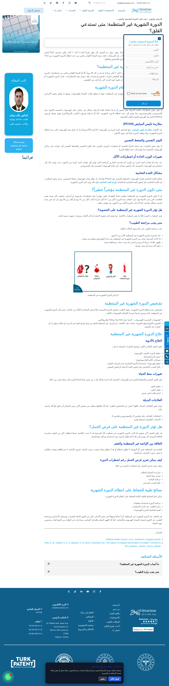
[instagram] (69, 3)
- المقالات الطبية (114, 622)
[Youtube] (76, 3)
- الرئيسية (117, 605)
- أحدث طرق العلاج (112, 626)
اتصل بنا (58, 10)
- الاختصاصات (115, 617)
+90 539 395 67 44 (35, 629)
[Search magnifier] (89, 2)
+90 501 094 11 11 (35, 625)
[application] (81, 10)
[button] (98, 5)
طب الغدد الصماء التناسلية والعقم (132, 19)
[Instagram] (94, 591)
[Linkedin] (57, 3)
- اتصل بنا (117, 630)
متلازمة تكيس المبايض (142, 130)
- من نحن (117, 609)
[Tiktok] (51, 3)
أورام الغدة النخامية (108, 182)
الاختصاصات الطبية (106, 10)
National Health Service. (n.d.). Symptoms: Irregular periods (133, 539)
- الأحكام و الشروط (86, 629)
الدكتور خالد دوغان (19, 115)
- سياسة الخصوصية (86, 625)
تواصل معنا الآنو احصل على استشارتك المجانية (18, 145)
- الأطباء (91, 621)
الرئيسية (121, 10)
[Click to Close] (159, 38)
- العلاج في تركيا (88, 612)
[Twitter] (45, 3)
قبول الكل (114, 679)
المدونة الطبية (88, 10)
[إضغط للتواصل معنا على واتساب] (8, 676)
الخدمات (71, 10)
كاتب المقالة (18, 80)
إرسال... (143, 103)
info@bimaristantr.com (60, 608)
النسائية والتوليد (155, 19)
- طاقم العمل (115, 613)
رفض (102, 679)
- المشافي (90, 617)
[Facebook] (63, 3)
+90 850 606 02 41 (35, 633)
